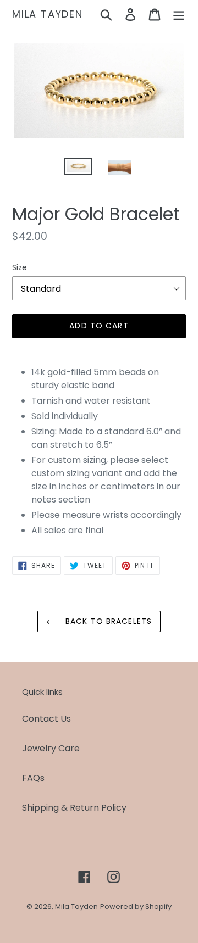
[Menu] (179, 14)
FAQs (33, 778)
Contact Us (46, 718)
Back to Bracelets (107, 621)
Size (19, 267)
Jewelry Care (51, 748)
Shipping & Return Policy (74, 807)
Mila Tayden (47, 14)
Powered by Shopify (136, 906)
